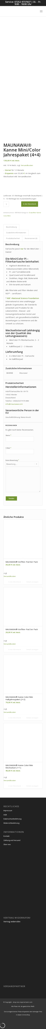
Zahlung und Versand (11, 840)
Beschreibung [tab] (11, 227)
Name (8, 435)
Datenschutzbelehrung (12, 819)
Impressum (7, 810)
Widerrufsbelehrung (11, 823)
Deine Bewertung (12, 460)
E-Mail (8, 448)
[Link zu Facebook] (41, 1020)
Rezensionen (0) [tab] (31, 238)
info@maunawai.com (14, 404)
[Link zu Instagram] (37, 1020)
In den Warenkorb (29, 204)
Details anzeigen (32, 582)
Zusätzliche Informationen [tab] (16, 233)
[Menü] (41, 11)
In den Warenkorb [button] (14, 582)
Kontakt (6, 836)
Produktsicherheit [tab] (13, 238)
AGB (5, 815)
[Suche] (35, 11)
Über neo (7, 844)
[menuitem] (35, 11)
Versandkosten (27, 165)
